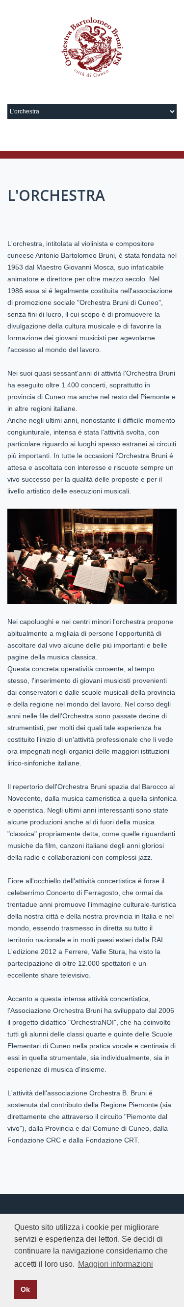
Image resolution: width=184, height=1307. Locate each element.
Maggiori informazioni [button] (115, 1264)
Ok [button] (25, 1289)
